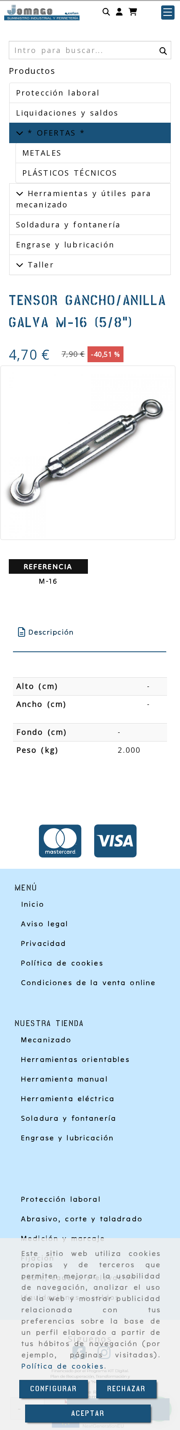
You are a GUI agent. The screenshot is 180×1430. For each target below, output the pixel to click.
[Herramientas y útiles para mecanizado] (19, 193)
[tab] (90, 632)
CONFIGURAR (53, 1389)
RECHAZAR (126, 1389)
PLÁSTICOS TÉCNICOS (70, 173)
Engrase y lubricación (65, 245)
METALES (42, 153)
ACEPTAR (88, 1413)
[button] (119, 12)
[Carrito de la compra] (133, 12)
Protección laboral (58, 93)
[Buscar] (106, 12)
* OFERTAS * (54, 133)
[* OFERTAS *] (19, 133)
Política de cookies (62, 1366)
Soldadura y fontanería (68, 224)
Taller (38, 265)
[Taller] (19, 265)
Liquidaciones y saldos (67, 113)
